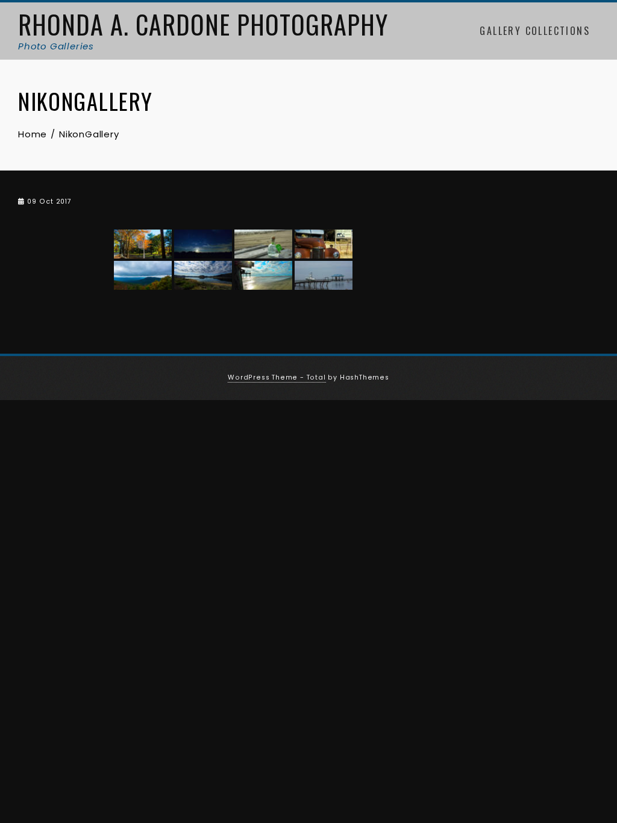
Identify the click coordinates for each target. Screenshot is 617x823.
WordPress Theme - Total (276, 377)
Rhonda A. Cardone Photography (203, 24)
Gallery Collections (535, 30)
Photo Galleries (56, 46)
